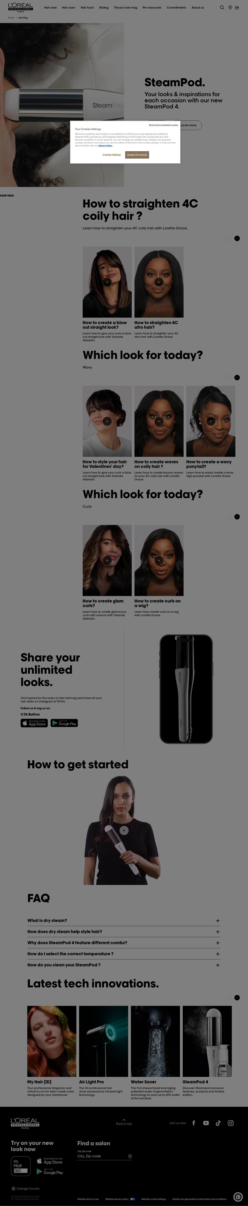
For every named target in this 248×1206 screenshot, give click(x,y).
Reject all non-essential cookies (163, 125)
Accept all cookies (137, 155)
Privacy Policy (105, 145)
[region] (125, 142)
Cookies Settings (112, 154)
